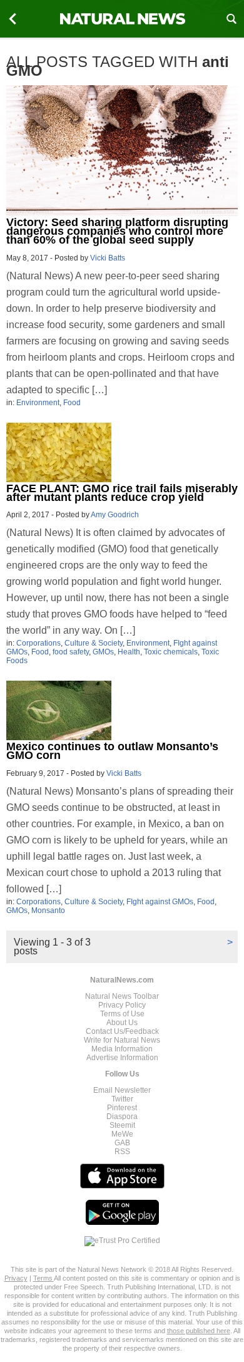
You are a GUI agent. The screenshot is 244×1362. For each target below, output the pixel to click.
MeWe (122, 1134)
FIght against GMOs (159, 901)
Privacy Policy (122, 1005)
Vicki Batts (107, 258)
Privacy (16, 1278)
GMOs (103, 651)
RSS (122, 1151)
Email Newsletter (122, 1090)
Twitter (122, 1099)
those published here (198, 1330)
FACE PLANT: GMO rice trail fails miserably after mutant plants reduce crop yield (122, 492)
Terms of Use (122, 1013)
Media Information (122, 1049)
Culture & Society (93, 643)
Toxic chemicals (171, 651)
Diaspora (122, 1116)
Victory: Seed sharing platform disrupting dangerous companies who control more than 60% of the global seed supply (117, 231)
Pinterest (122, 1107)
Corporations (38, 643)
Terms (43, 1278)
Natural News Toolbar (122, 996)
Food (72, 402)
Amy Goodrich (115, 514)
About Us (122, 1022)
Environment (37, 402)
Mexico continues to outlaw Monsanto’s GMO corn (112, 750)
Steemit (122, 1125)
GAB (122, 1142)
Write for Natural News (122, 1040)
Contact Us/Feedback (122, 1031)
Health (129, 651)
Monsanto (48, 910)
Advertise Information (122, 1057)
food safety (71, 651)
